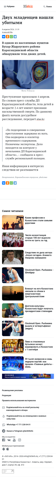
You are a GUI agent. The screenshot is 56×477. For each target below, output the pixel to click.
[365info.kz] (28, 6)
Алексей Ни (7, 32)
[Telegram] (15, 36)
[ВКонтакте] (3, 36)
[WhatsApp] (11, 36)
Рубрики (10, 6)
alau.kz (40, 119)
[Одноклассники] (7, 36)
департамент (8, 177)
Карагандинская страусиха (26, 177)
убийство (43, 177)
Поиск (49, 6)
